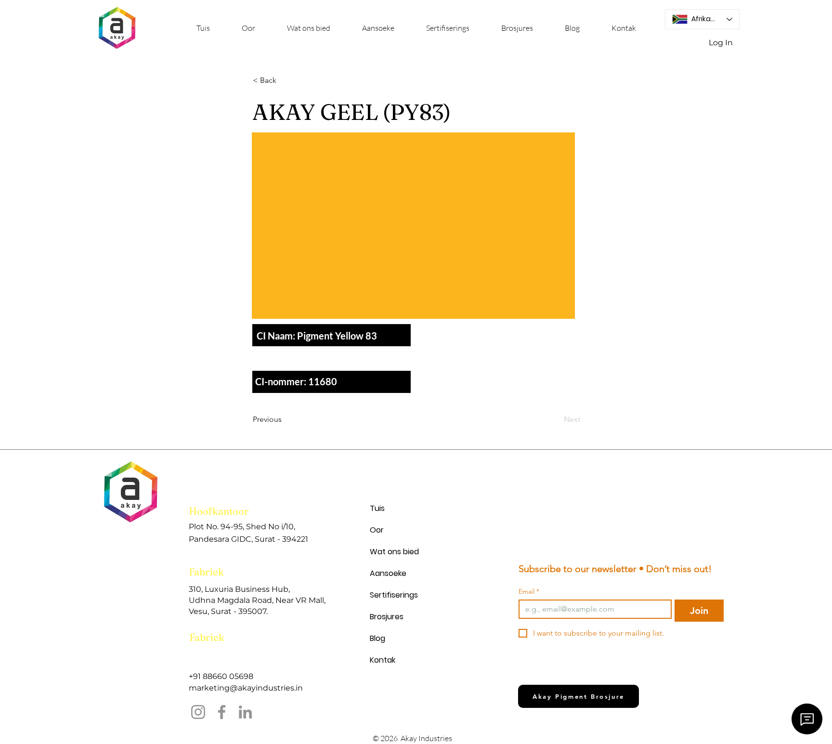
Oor (377, 529)
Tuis (377, 508)
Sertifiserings (394, 594)
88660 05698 (228, 676)
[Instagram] (198, 712)
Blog (377, 638)
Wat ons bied (394, 551)
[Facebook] (221, 712)
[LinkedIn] (245, 712)
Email (529, 591)
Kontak (382, 660)
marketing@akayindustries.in (246, 687)
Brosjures (386, 616)
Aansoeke (388, 573)
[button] (308, 28)
